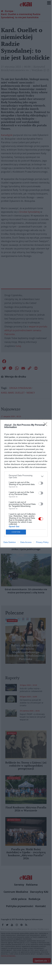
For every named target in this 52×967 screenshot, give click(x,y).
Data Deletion (9, 542)
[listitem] (26, 476)
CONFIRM (16, 532)
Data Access (26, 542)
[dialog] (26, 484)
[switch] (40, 483)
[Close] (46, 425)
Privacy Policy (42, 542)
